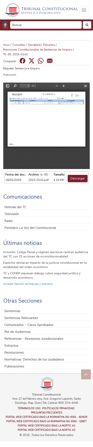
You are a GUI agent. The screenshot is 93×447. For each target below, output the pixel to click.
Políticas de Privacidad (58, 408)
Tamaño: (59, 174)
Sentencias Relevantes (21, 318)
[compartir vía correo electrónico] (49, 61)
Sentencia (21, 68)
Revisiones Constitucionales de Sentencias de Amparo (37, 50)
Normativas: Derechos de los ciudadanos (34, 359)
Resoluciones (14, 352)
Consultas (18, 45)
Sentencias (12, 311)
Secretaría (34, 45)
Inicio (6, 45)
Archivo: (33, 174)
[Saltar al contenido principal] (41, 10)
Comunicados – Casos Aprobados (28, 325)
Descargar (78, 178)
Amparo (35, 68)
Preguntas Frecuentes (46, 413)
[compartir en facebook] (22, 61)
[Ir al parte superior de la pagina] (86, 374)
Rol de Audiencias (17, 332)
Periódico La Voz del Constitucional (30, 228)
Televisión (11, 214)
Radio (8, 221)
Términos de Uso (29, 408)
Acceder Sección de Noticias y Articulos (28, 284)
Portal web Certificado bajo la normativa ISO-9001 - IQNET (46, 421)
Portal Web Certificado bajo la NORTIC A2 (46, 425)
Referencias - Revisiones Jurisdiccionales (33, 339)
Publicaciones (14, 366)
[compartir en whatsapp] (40, 61)
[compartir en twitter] (31, 61)
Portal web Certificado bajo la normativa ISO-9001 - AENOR (46, 417)
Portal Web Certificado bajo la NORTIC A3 (46, 430)
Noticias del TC (15, 207)
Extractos (49, 45)
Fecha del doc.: (15, 174)
